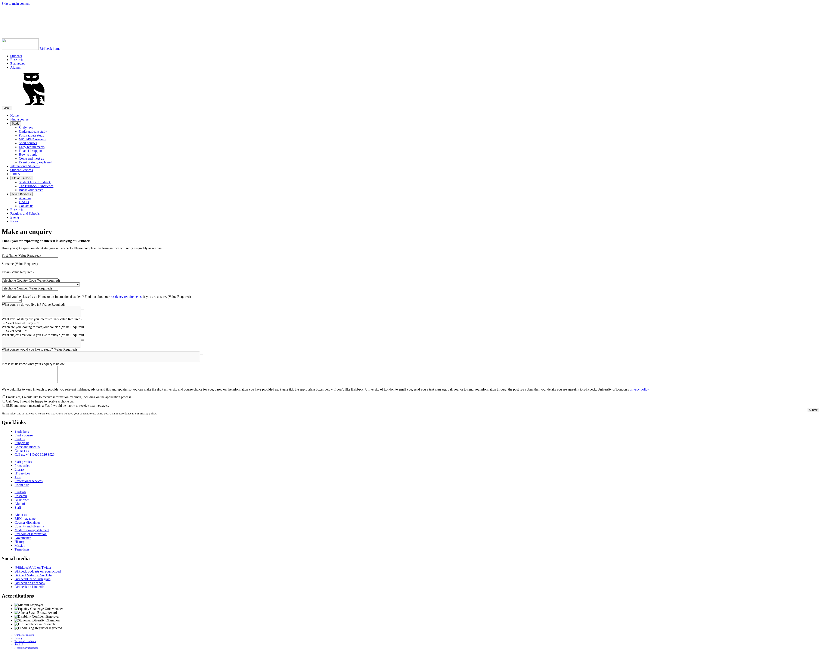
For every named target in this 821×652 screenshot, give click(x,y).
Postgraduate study (31, 135)
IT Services (22, 473)
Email (18, 272)
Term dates (22, 549)
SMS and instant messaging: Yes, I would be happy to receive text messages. (57, 405)
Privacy (18, 638)
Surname (20, 264)
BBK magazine (25, 518)
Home (14, 115)
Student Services (21, 170)
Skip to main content (16, 3)
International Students (25, 166)
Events (14, 217)
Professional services (29, 481)
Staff (18, 507)
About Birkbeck (21, 194)
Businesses (17, 63)
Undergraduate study (33, 131)
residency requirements (126, 296)
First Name (21, 255)
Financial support (30, 151)
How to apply (28, 154)
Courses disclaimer (27, 522)
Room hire (22, 485)
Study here (26, 127)
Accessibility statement (26, 647)
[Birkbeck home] (34, 104)
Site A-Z (19, 644)
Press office (22, 465)
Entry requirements (31, 147)
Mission (20, 545)
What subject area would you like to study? (43, 335)
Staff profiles (23, 462)
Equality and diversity (29, 526)
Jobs (18, 477)
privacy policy (639, 389)
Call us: (35, 454)
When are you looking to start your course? (43, 327)
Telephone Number (27, 288)
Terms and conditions (25, 641)
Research (16, 60)
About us (25, 198)
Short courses (28, 143)
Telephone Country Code (31, 280)
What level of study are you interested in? (41, 319)
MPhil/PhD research (32, 139)
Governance (23, 538)
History (20, 541)
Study (15, 123)
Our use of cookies (24, 634)
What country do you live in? (33, 304)
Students (16, 56)
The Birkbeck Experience (36, 186)
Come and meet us (31, 158)
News (14, 221)
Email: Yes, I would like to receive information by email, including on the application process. (69, 397)
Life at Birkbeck (21, 178)
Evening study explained (35, 162)
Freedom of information (31, 534)
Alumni (15, 67)
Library (15, 174)
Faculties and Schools (25, 213)
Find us (24, 202)
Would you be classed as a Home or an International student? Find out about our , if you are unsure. (96, 296)
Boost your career (31, 190)
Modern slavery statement (32, 530)
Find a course (19, 119)
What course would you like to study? (39, 349)
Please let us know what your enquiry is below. (33, 364)
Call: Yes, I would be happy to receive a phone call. (40, 401)
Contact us (26, 206)
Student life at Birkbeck (35, 182)
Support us (22, 443)
